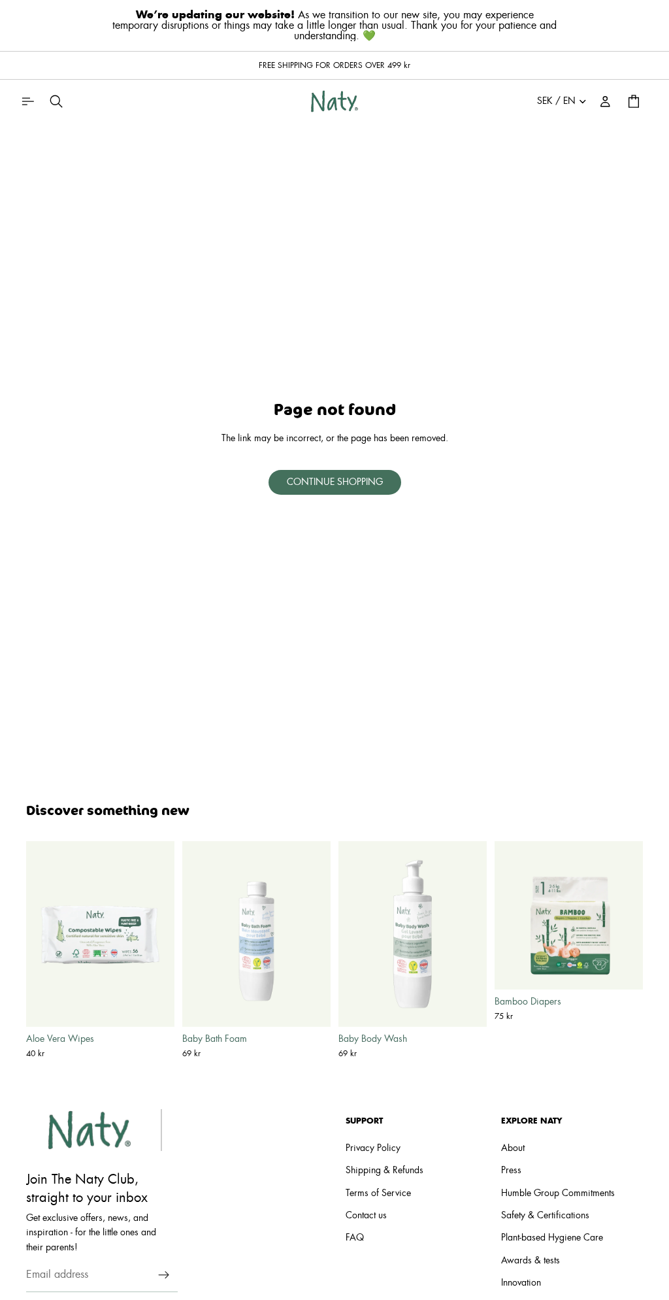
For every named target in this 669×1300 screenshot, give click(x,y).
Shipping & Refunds (384, 1171)
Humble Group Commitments (558, 1193)
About (513, 1148)
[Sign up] (164, 1275)
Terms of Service (378, 1193)
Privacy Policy (373, 1148)
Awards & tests (530, 1260)
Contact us (366, 1215)
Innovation (521, 1283)
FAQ (355, 1238)
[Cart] (633, 101)
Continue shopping (335, 482)
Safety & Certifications (545, 1215)
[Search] (56, 101)
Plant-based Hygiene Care (552, 1238)
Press (511, 1171)
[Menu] (27, 101)
